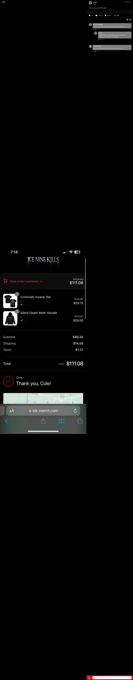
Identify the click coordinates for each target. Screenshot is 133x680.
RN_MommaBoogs (103, 35)
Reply (99, 29)
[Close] (3, 2)
